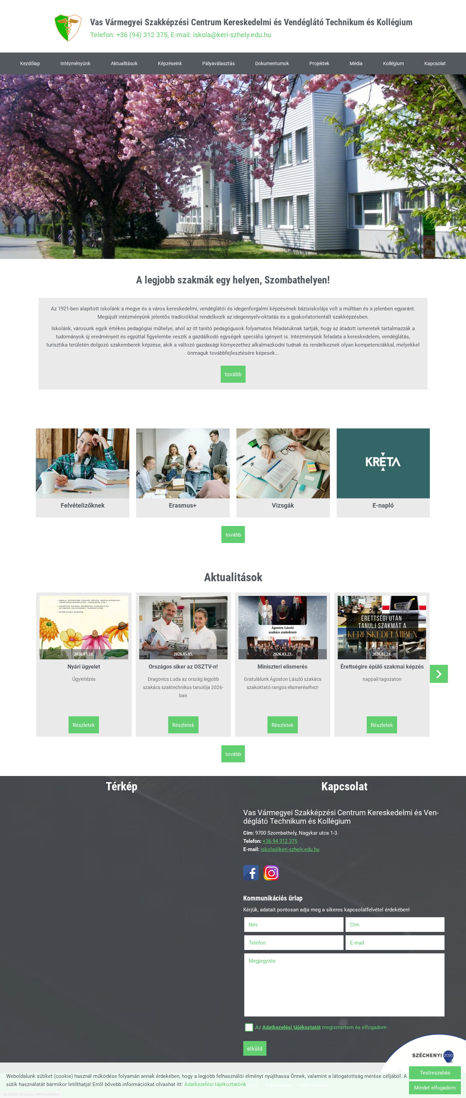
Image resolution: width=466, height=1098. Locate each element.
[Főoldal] (68, 28)
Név (262, 925)
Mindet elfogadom (435, 1088)
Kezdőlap (30, 63)
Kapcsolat (435, 63)
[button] (439, 674)
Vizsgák (283, 505)
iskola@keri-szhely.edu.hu (290, 849)
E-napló (383, 505)
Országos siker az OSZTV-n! (183, 666)
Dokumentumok (272, 63)
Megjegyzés (262, 961)
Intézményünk (75, 63)
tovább (233, 374)
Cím (354, 925)
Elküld (255, 1048)
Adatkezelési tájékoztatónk (215, 1084)
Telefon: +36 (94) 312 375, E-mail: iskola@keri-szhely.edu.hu (251, 28)
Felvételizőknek (83, 505)
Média (356, 63)
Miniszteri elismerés (282, 666)
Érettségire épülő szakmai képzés (382, 666)
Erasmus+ (182, 505)
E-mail (366, 943)
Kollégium (393, 63)
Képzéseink (170, 63)
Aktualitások (124, 63)
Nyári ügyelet (84, 666)
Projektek (319, 63)
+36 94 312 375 (280, 841)
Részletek (84, 725)
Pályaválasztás (218, 63)
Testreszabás (435, 1073)
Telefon (266, 943)
